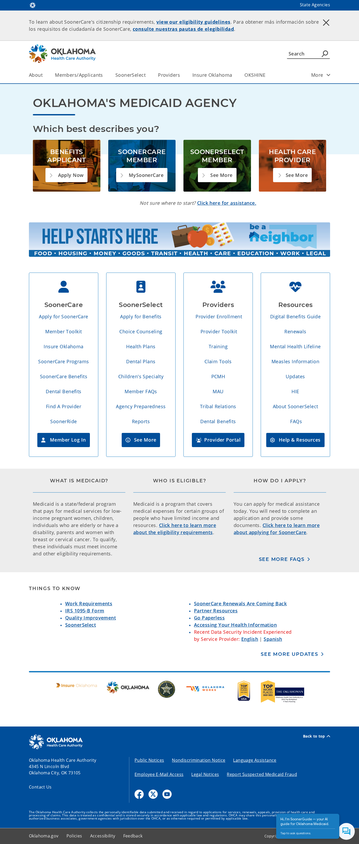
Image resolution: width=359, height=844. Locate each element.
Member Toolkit (63, 331)
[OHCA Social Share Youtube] (167, 794)
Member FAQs (141, 391)
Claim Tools (218, 361)
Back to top (314, 736)
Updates (295, 376)
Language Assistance (254, 760)
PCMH (218, 376)
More (317, 75)
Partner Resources (216, 610)
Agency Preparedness (141, 406)
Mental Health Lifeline (295, 346)
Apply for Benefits (141, 316)
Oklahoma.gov (44, 836)
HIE (295, 391)
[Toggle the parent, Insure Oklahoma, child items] (233, 75)
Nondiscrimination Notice (198, 760)
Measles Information (295, 361)
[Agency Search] (325, 53)
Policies (74, 836)
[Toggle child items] (328, 75)
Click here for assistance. (226, 203)
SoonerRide (63, 421)
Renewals (295, 331)
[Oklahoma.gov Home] (32, 4)
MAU (218, 391)
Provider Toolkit (219, 331)
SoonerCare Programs (63, 361)
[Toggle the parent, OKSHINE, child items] (267, 75)
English (249, 639)
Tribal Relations (218, 406)
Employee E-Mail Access (159, 774)
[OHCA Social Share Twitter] (153, 794)
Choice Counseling (140, 331)
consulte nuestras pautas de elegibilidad (183, 29)
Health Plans (140, 346)
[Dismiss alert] (326, 22)
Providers (169, 75)
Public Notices (149, 760)
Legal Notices (205, 774)
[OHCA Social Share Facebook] (139, 794)
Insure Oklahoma (212, 75)
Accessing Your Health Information (235, 625)
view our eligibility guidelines (193, 22)
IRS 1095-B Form (84, 610)
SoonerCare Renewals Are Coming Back (240, 603)
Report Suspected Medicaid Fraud (262, 774)
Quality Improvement (90, 618)
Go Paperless (209, 618)
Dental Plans (140, 361)
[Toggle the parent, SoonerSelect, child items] (147, 75)
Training (218, 346)
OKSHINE (254, 75)
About (36, 75)
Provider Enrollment (219, 316)
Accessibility (102, 836)
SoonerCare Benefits (63, 376)
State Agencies (315, 5)
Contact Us (40, 787)
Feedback (133, 836)
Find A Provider (63, 406)
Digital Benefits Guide (295, 316)
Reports (141, 421)
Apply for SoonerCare (63, 316)
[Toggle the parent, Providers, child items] (181, 75)
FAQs (296, 421)
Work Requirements (88, 603)
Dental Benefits (63, 391)
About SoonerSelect (295, 406)
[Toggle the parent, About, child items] (44, 75)
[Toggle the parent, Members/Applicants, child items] (104, 75)
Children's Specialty (141, 376)
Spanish (273, 639)
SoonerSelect (130, 75)
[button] (66, 175)
